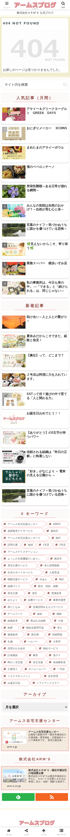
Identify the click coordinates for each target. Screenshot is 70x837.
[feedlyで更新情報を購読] (18, 797)
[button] (65, 84)
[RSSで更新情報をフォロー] (51, 797)
